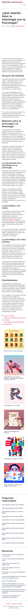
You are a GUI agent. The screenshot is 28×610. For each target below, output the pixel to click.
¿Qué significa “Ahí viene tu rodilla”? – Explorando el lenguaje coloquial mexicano (13, 378)
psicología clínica (14, 219)
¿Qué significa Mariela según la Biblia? (12, 508)
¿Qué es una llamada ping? (9, 580)
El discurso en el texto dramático (13, 351)
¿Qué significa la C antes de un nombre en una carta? (13, 485)
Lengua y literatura (9, 315)
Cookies (8, 603)
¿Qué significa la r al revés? (12, 405)
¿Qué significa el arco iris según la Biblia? (13, 519)
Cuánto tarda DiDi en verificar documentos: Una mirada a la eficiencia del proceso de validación (13, 591)
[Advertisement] (14, 43)
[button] (20, 5)
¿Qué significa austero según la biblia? (12, 516)
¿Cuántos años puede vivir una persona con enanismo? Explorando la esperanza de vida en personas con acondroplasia (14, 585)
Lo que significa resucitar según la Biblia (13, 543)
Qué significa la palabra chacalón (13, 458)
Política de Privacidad (16, 603)
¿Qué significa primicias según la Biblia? (13, 504)
